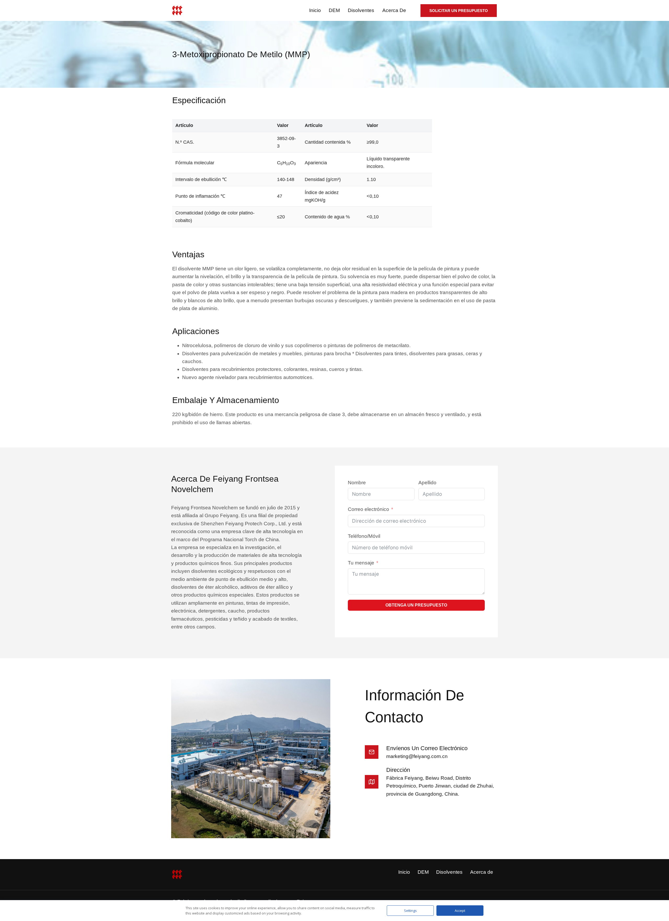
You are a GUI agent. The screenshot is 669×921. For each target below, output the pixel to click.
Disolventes (361, 10)
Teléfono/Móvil (364, 536)
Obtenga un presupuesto (416, 605)
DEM (334, 10)
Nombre (357, 482)
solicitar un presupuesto (458, 10)
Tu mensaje (361, 563)
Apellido (427, 482)
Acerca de (394, 10)
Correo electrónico (368, 509)
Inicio (315, 10)
